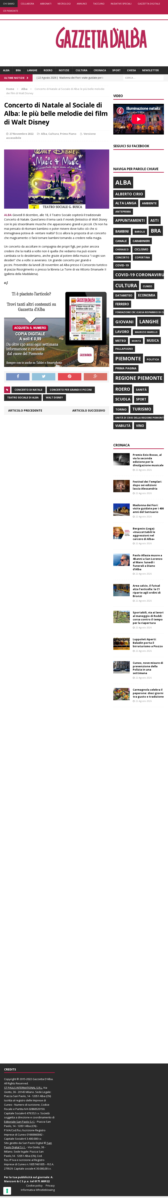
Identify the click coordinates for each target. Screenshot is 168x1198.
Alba (6, 70)
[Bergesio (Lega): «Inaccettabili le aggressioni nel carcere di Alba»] (121, 536)
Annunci (82, 3)
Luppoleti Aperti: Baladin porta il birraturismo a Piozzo (148, 642)
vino (140, 426)
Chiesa (131, 70)
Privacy (50, 1185)
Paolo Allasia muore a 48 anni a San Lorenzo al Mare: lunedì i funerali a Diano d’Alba (147, 562)
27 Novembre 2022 (21, 134)
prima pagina (125, 368)
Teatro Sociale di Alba (23, 397)
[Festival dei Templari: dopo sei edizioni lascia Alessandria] (121, 490)
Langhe (32, 70)
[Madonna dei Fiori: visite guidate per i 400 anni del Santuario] (121, 513)
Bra (18, 70)
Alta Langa (125, 203)
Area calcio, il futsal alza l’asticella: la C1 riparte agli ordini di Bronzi (147, 591)
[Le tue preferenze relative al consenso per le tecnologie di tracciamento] (7, 1191)
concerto (122, 257)
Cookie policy (34, 1185)
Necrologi (64, 3)
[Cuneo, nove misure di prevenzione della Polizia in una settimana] (121, 671)
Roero (48, 70)
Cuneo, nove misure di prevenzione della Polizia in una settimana (148, 668)
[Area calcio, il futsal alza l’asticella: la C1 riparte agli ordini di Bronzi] (121, 594)
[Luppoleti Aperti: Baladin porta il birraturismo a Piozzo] (121, 647)
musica (153, 340)
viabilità (122, 426)
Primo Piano (68, 134)
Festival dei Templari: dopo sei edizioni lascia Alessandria (147, 485)
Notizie (64, 70)
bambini (122, 231)
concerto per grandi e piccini (71, 389)
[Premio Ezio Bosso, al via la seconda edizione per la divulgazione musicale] (121, 463)
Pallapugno (124, 349)
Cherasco (122, 249)
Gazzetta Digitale (149, 3)
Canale (121, 241)
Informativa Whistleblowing (38, 1190)
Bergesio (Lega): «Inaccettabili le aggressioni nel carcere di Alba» (144, 534)
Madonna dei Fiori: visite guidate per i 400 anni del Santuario (148, 508)
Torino (121, 409)
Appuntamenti (130, 220)
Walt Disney (54, 397)
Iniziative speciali (121, 3)
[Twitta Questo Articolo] (43, 376)
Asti (154, 220)
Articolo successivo (88, 410)
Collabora (27, 3)
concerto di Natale (28, 389)
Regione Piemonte (138, 378)
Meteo (120, 340)
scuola (122, 399)
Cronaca (100, 70)
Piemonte (128, 358)
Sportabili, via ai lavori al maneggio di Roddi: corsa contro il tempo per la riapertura (148, 618)
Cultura (81, 70)
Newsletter (150, 70)
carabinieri (141, 241)
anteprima (123, 211)
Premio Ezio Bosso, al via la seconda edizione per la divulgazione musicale (148, 460)
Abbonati (45, 3)
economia (146, 295)
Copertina (142, 257)
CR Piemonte (10, 10)
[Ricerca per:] (143, 78)
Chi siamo (9, 3)
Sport (116, 70)
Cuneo (147, 286)
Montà (136, 340)
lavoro (122, 331)
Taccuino (98, 3)
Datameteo (123, 295)
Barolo (140, 231)
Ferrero (122, 304)
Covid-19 (122, 265)
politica (153, 359)
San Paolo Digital (32, 1143)
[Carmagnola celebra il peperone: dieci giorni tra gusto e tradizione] (121, 698)
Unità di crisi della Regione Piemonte (140, 417)
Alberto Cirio (129, 193)
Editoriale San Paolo (16, 1121)
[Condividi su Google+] (95, 376)
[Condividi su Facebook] (18, 376)
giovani (124, 322)
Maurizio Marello (146, 332)
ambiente (149, 203)
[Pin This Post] (69, 376)
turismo (141, 409)
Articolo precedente (25, 410)
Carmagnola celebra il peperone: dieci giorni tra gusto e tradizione (148, 693)
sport (141, 399)
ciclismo (141, 249)
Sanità (141, 389)
